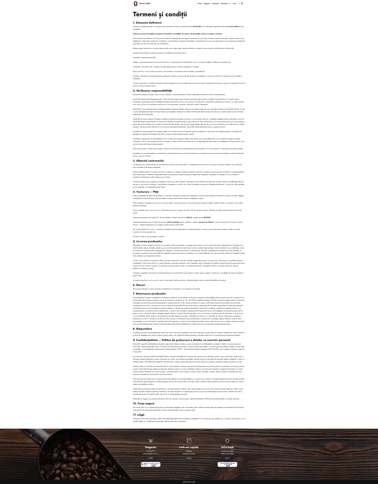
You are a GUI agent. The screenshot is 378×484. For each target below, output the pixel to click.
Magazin (207, 3)
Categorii (215, 3)
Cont (234, 3)
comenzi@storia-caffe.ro (151, 454)
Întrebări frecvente (189, 454)
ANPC (150, 458)
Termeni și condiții (227, 451)
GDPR (227, 458)
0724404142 (150, 451)
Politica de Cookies (227, 454)
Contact (189, 458)
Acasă (199, 3)
